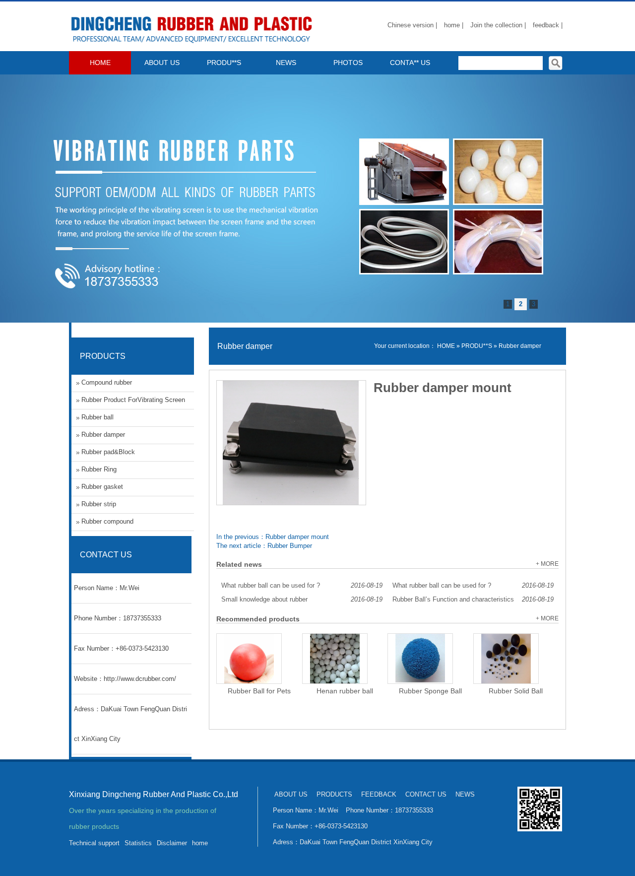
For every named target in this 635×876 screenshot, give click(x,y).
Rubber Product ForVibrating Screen (133, 400)
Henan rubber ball (345, 691)
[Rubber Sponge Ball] (420, 658)
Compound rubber (106, 382)
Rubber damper (520, 345)
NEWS (286, 63)
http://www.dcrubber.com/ (140, 678)
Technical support (94, 843)
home (200, 843)
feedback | (548, 25)
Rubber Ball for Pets (259, 691)
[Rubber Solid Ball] (506, 658)
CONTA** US (410, 63)
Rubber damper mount (297, 536)
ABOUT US (162, 63)
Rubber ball (97, 417)
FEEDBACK (378, 794)
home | (453, 25)
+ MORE (547, 563)
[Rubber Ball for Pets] (249, 658)
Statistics (138, 843)
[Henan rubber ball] (335, 658)
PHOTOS (348, 63)
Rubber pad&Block (108, 452)
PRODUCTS (334, 794)
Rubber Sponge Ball (430, 691)
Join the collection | (498, 25)
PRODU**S (224, 63)
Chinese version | (412, 25)
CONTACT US (425, 794)
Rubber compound (107, 521)
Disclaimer (172, 843)
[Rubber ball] (193, 45)
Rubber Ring (99, 469)
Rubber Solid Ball (516, 691)
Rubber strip (98, 504)
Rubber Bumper (289, 545)
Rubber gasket (102, 486)
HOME (100, 63)
